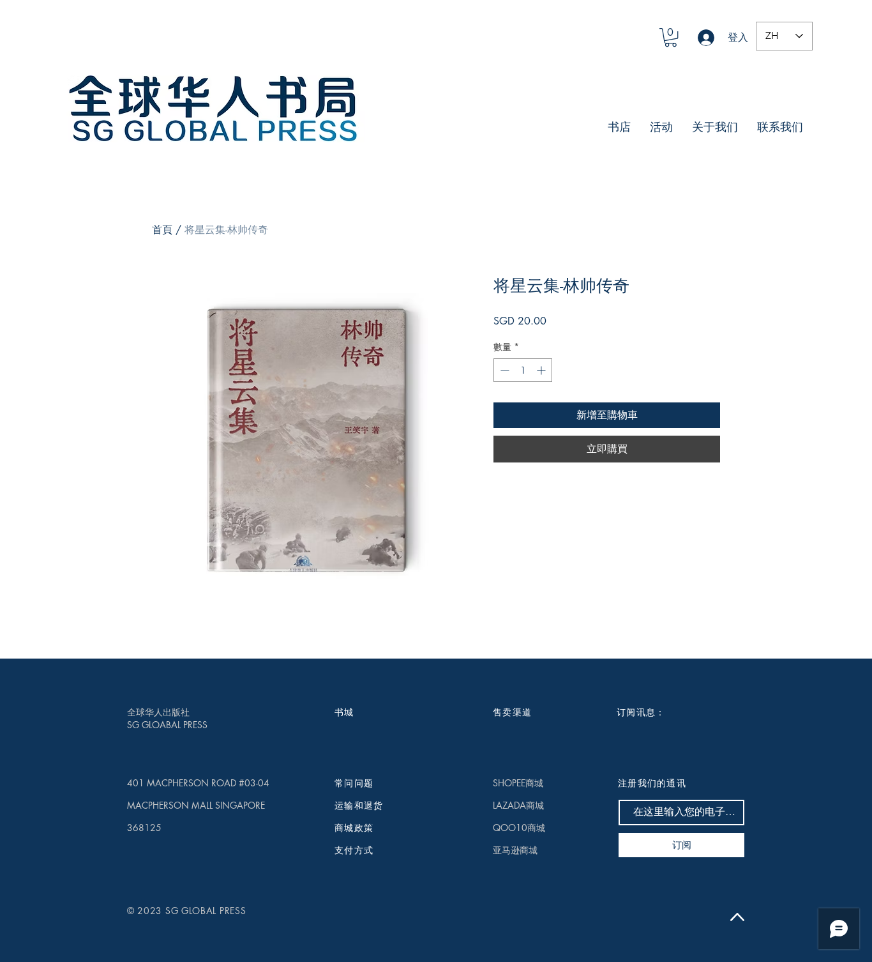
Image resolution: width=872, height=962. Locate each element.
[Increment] (542, 370)
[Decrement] (503, 370)
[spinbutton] (522, 370)
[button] (670, 37)
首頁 (162, 229)
